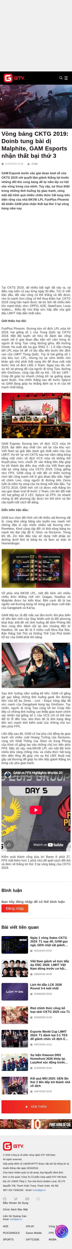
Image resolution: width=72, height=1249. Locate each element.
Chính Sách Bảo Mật (15, 1209)
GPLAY (30, 1226)
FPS (51, 1232)
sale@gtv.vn (16, 1219)
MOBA (52, 1239)
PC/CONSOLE (11, 1232)
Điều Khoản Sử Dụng (15, 1202)
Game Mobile (34, 1232)
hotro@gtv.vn (39, 1190)
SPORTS (8, 1239)
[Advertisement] (36, 35)
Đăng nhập (15, 908)
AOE (5, 1226)
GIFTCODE (32, 1239)
